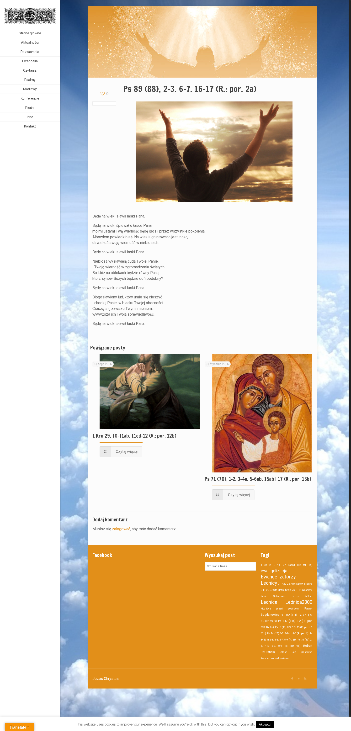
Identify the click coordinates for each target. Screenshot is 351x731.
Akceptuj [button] (265, 724)
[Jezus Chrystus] (30, 14)
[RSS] (305, 679)
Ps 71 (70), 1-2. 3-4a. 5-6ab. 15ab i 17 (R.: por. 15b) (258, 478)
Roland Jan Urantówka (296, 652)
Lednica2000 (298, 602)
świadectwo (267, 658)
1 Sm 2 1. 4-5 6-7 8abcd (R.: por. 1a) (286, 565)
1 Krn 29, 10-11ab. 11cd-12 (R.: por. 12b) (134, 435)
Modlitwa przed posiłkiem (280, 608)
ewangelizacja (274, 570)
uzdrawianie (282, 658)
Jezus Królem (302, 596)
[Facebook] (292, 679)
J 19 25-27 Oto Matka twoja (276, 590)
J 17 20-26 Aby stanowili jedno (295, 584)
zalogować (121, 529)
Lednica (269, 602)
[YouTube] (298, 679)
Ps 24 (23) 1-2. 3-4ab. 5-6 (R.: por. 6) (287, 633)
